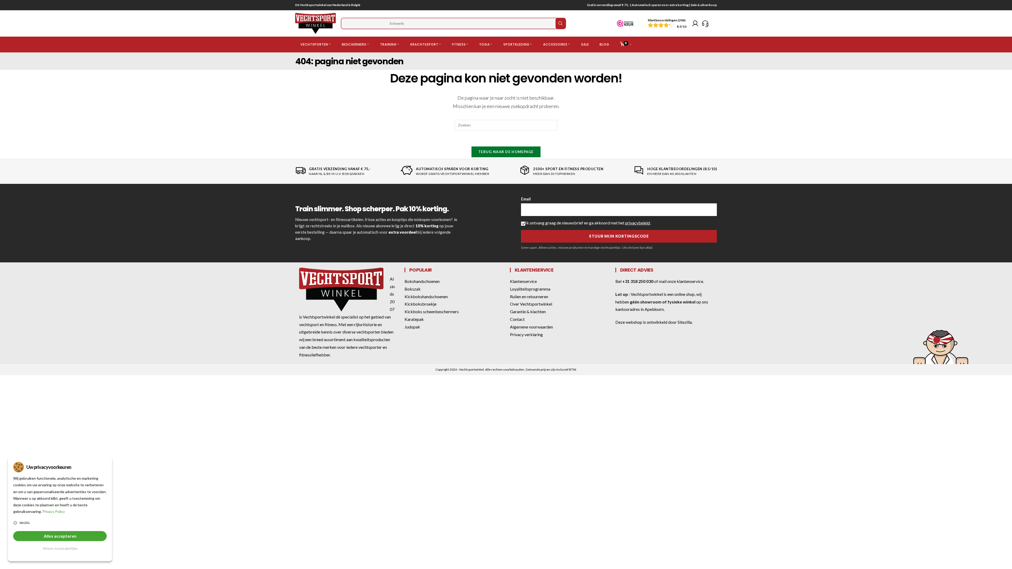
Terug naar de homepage (506, 152)
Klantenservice (523, 281)
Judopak (412, 326)
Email (526, 199)
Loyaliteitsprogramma (530, 288)
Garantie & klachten (528, 311)
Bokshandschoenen (422, 281)
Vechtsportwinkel (647, 294)
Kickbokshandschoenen (426, 296)
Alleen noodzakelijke (60, 548)
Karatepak (414, 319)
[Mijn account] (695, 23)
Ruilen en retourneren (529, 296)
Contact (517, 319)
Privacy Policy (53, 511)
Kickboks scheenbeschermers (432, 311)
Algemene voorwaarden (531, 326)
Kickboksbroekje (420, 303)
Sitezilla (685, 322)
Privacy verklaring (526, 334)
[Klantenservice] (705, 23)
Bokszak (413, 288)
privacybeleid (637, 222)
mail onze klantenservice (681, 281)
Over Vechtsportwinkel (531, 303)
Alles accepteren (60, 535)
